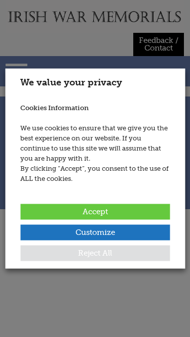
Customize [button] (95, 232)
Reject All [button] (95, 253)
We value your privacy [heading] (71, 81)
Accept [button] (95, 211)
